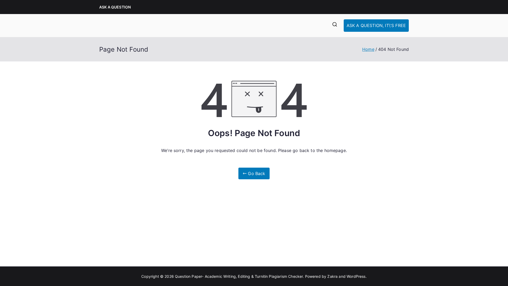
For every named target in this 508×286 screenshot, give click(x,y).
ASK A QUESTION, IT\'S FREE (376, 25)
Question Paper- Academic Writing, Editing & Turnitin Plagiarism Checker (239, 276)
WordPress (356, 276)
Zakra (332, 276)
